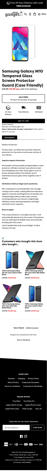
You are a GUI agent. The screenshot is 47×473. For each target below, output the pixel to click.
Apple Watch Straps (14, 405)
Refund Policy (13, 382)
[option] (23, 334)
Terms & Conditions (12, 386)
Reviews (11, 378)
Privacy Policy (33, 378)
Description (9, 137)
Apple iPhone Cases (33, 405)
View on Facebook (23, 340)
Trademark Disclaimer (30, 382)
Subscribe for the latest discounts (23, 421)
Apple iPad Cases (12, 409)
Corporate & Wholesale (32, 386)
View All (38, 409)
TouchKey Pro (29, 401)
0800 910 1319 (16, 452)
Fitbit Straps (27, 409)
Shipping (21, 378)
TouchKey (16, 401)
